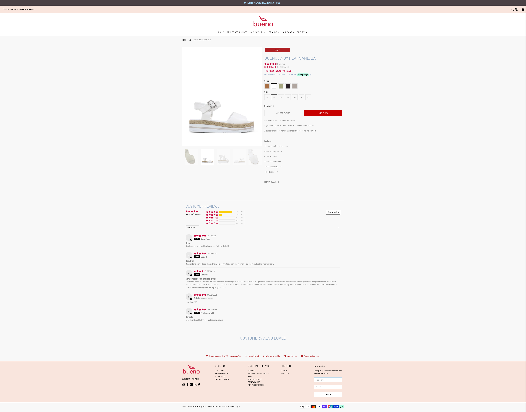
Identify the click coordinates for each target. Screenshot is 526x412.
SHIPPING (251, 370)
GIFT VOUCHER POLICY (256, 385)
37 (274, 97)
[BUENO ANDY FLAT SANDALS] (222, 96)
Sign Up (328, 394)
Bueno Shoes (192, 406)
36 (267, 97)
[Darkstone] (295, 86)
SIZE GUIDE (285, 373)
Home (184, 40)
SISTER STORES (220, 376)
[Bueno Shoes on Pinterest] (198, 385)
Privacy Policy (201, 406)
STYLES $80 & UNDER (237, 32)
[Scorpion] (281, 86)
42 (308, 97)
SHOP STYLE (256, 32)
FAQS (250, 376)
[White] (274, 86)
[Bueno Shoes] (263, 21)
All (190, 40)
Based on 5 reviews (193, 214)
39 (288, 97)
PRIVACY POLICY (254, 382)
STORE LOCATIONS (222, 373)
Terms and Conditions (214, 406)
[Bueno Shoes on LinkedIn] (195, 385)
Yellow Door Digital (234, 406)
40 (295, 97)
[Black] (288, 86)
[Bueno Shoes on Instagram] (191, 385)
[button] (270, 64)
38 (281, 97)
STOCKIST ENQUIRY (222, 379)
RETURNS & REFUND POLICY (258, 373)
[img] (200, 235)
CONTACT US (219, 370)
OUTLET (301, 32)
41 (301, 97)
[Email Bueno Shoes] (183, 385)
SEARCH (284, 370)
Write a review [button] (333, 212)
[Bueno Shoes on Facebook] (187, 385)
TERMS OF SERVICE (255, 379)
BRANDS (273, 32)
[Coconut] (267, 86)
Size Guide (268, 106)
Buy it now (323, 113)
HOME (221, 32)
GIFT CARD (288, 32)
